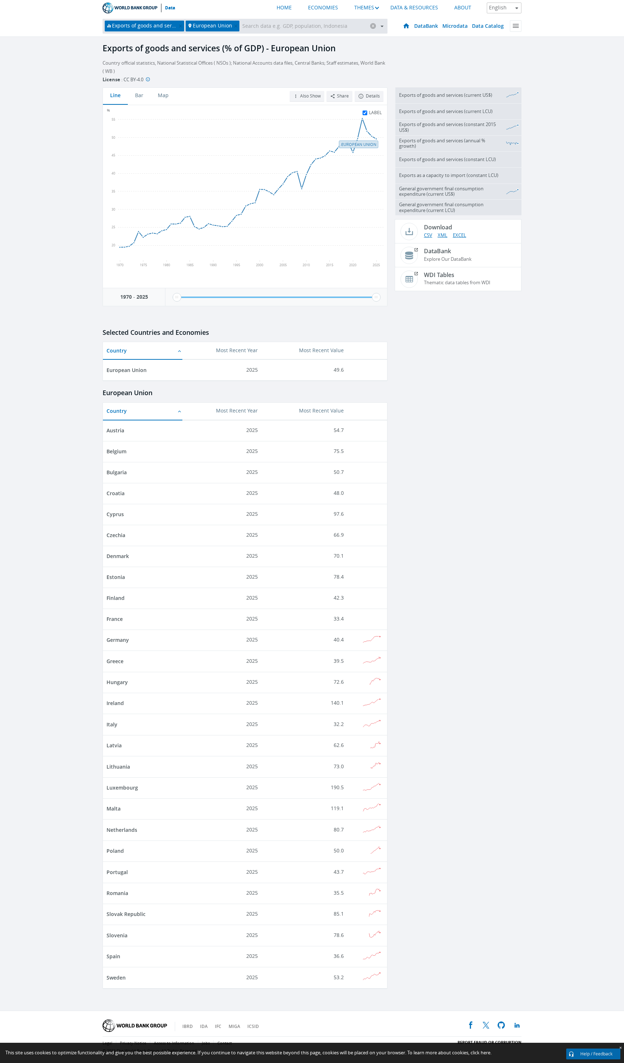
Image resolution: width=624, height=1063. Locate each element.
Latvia (114, 745)
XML (442, 235)
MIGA (234, 1026)
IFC (218, 1026)
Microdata (455, 25)
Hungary (117, 682)
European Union (127, 370)
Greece (115, 661)
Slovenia (117, 935)
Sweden (116, 977)
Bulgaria (117, 472)
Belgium (116, 451)
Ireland (115, 703)
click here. (481, 1052)
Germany (118, 639)
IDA (204, 1026)
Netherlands (122, 829)
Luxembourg (122, 787)
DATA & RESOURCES (414, 8)
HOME (284, 8)
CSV (428, 235)
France (115, 618)
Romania (117, 893)
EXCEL (459, 235)
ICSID (253, 1026)
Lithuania (118, 766)
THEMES (364, 8)
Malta (114, 808)
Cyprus (115, 514)
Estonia (116, 577)
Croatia (116, 493)
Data (170, 7)
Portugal (117, 872)
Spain (113, 956)
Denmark (118, 556)
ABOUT (462, 8)
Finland (116, 598)
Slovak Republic (126, 914)
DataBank (426, 25)
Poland (115, 850)
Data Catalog (488, 25)
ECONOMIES (323, 8)
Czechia (116, 535)
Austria (115, 430)
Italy (112, 724)
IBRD (187, 1026)
